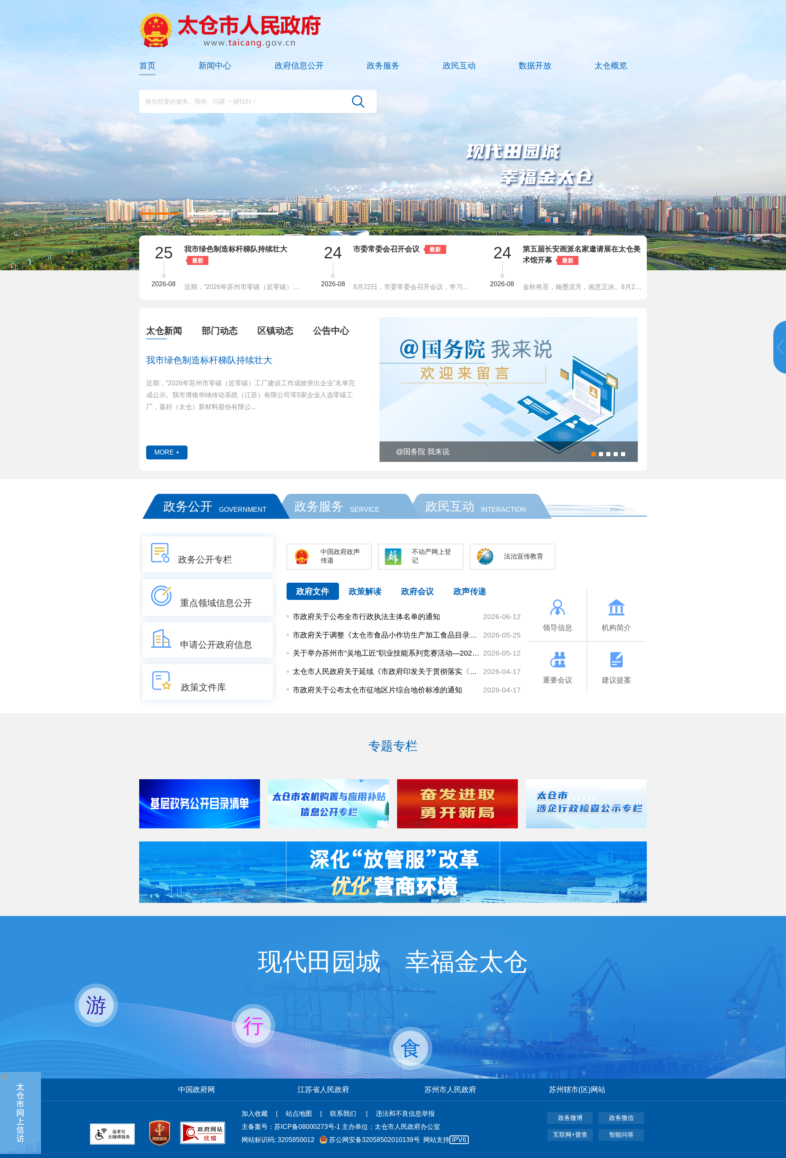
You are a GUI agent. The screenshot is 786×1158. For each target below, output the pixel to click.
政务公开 (187, 506)
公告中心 (331, 331)
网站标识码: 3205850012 (354, 1139)
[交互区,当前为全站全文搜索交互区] (258, 101)
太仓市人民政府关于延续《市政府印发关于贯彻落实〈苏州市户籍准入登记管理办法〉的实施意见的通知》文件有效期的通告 (386, 671)
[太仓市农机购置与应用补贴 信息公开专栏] (199, 826)
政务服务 (383, 65)
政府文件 (312, 591)
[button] (159, 214)
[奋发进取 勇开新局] (328, 826)
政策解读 (365, 591)
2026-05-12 (502, 653)
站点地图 (299, 1113)
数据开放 (535, 65)
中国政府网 (196, 1090)
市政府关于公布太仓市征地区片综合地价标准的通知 (377, 690)
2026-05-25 (502, 635)
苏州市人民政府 (450, 1090)
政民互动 (459, 65)
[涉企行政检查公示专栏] (457, 826)
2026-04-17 (502, 671)
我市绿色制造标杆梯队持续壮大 (209, 360)
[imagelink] (230, 30)
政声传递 (470, 591)
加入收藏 (255, 1113)
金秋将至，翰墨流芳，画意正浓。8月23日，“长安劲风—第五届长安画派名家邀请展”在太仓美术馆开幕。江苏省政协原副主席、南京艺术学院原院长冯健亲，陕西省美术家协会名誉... (413, 286)
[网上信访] (20, 1113)
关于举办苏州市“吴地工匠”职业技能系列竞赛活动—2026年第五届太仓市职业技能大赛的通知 (386, 653)
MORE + (166, 452)
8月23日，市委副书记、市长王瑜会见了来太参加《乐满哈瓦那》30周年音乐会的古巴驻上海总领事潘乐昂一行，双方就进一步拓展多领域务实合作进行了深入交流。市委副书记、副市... (583, 286)
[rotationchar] (393, 135)
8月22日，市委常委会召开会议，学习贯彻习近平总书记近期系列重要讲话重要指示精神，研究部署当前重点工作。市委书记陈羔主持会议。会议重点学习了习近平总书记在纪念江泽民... (244, 286)
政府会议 (417, 591)
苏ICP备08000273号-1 (307, 1126)
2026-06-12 (502, 617)
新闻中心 (215, 65)
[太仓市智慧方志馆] (586, 826)
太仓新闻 (164, 331)
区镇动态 (275, 331)
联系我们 (344, 1113)
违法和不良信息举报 (405, 1113)
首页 (147, 65)
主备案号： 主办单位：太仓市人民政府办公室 (341, 1126)
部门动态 (220, 331)
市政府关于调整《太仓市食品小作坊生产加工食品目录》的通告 (386, 635)
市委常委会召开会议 (217, 249)
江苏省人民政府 (323, 1090)
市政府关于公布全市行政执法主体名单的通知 (366, 617)
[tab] (164, 331)
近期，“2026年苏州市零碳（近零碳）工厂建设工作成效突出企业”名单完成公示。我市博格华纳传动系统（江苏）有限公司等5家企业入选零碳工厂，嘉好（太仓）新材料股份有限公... (250, 395)
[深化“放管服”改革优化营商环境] (393, 900)
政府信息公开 (299, 65)
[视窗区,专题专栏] (393, 803)
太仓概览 (610, 65)
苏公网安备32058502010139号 (374, 1139)
